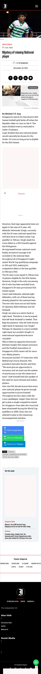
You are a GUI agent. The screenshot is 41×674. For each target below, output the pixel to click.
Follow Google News (14, 430)
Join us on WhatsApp (14, 438)
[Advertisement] (20, 168)
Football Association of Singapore (14, 454)
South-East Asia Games (10, 457)
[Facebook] (10, 78)
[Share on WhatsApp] (36, 662)
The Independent (23, 63)
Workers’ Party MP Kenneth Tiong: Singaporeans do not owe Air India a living (17, 526)
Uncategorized (7, 44)
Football (11, 452)
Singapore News (10, 521)
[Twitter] (15, 78)
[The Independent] (15, 63)
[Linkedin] (25, 78)
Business (7, 531)
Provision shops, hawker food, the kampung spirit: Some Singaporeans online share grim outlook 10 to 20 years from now (18, 536)
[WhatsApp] (20, 78)
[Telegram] (30, 78)
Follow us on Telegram (15, 444)
